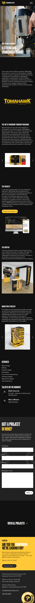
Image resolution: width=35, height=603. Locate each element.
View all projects (16, 523)
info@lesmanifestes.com (10, 590)
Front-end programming (10, 374)
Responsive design (8, 379)
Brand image (6, 366)
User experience (7, 381)
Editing (4, 368)
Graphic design (7, 370)
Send (29, 493)
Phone (4, 462)
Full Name (5, 446)
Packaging (5, 372)
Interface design (7, 377)
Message (7, 471)
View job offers (9, 566)
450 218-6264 (6, 594)
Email (3, 454)
